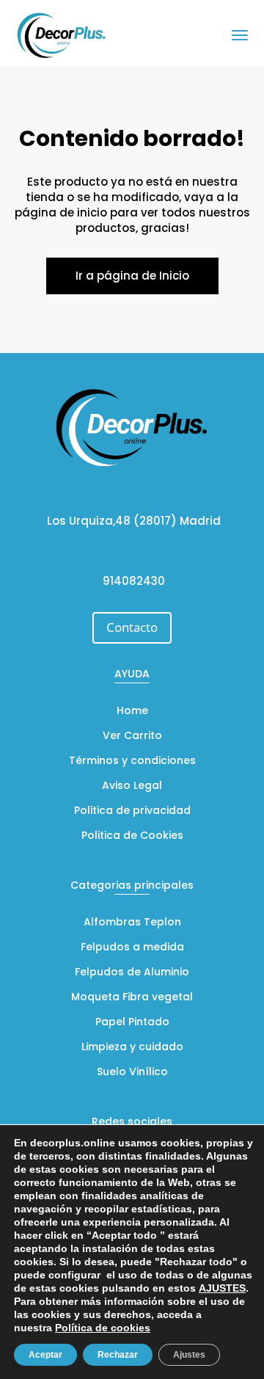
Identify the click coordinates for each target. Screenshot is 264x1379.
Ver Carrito (132, 736)
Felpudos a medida (132, 948)
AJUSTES (222, 1288)
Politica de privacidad (132, 811)
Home (132, 711)
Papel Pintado (132, 1022)
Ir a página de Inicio (132, 275)
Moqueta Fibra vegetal (132, 998)
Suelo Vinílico (132, 1072)
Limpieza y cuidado (132, 1047)
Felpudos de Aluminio (132, 973)
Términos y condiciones (132, 761)
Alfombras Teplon (132, 923)
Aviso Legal (132, 786)
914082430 (134, 581)
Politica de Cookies (132, 836)
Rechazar (118, 1355)
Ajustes (189, 1355)
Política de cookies (102, 1327)
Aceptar (45, 1355)
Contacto (132, 627)
